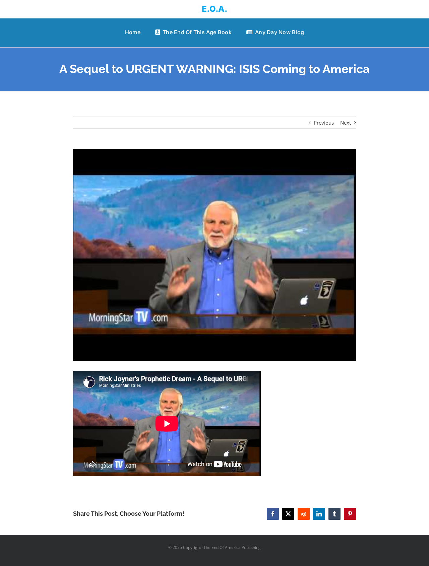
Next (345, 122)
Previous (324, 122)
